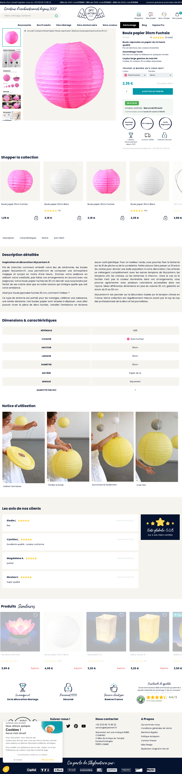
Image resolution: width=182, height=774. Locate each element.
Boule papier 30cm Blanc (143, 204)
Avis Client (59, 237)
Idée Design (147, 744)
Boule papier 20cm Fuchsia (101, 204)
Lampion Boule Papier (44, 31)
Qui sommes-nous (150, 724)
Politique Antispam (150, 736)
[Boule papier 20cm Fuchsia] (106, 181)
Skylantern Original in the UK (155, 748)
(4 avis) (169, 37)
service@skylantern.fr (106, 727)
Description (8, 237)
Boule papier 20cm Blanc (57, 204)
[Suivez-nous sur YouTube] (83, 726)
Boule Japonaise (62, 31)
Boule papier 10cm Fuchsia (14, 204)
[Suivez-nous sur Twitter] (68, 726)
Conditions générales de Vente (156, 728)
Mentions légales (149, 732)
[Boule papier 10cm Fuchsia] (20, 181)
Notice (45, 237)
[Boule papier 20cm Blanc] (63, 181)
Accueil (30, 31)
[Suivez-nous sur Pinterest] (76, 726)
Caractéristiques (28, 237)
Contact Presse (148, 740)
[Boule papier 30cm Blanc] (149, 181)
